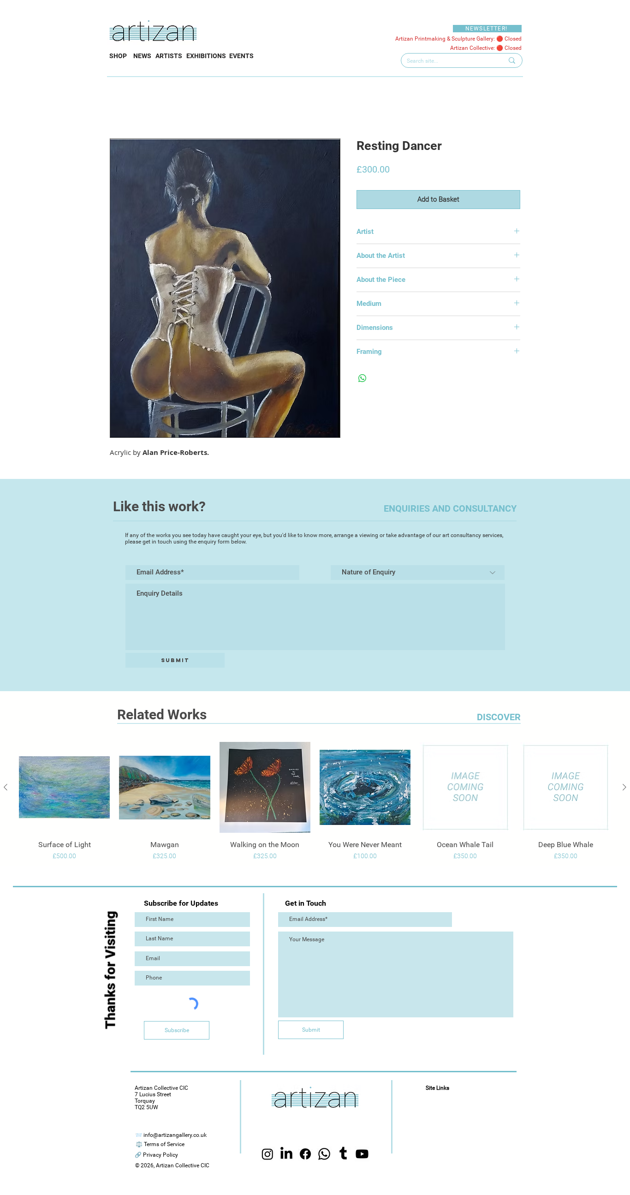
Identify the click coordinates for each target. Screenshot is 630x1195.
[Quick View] (64, 787)
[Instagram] (267, 1163)
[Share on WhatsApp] (362, 378)
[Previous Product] (5, 787)
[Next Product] (624, 787)
